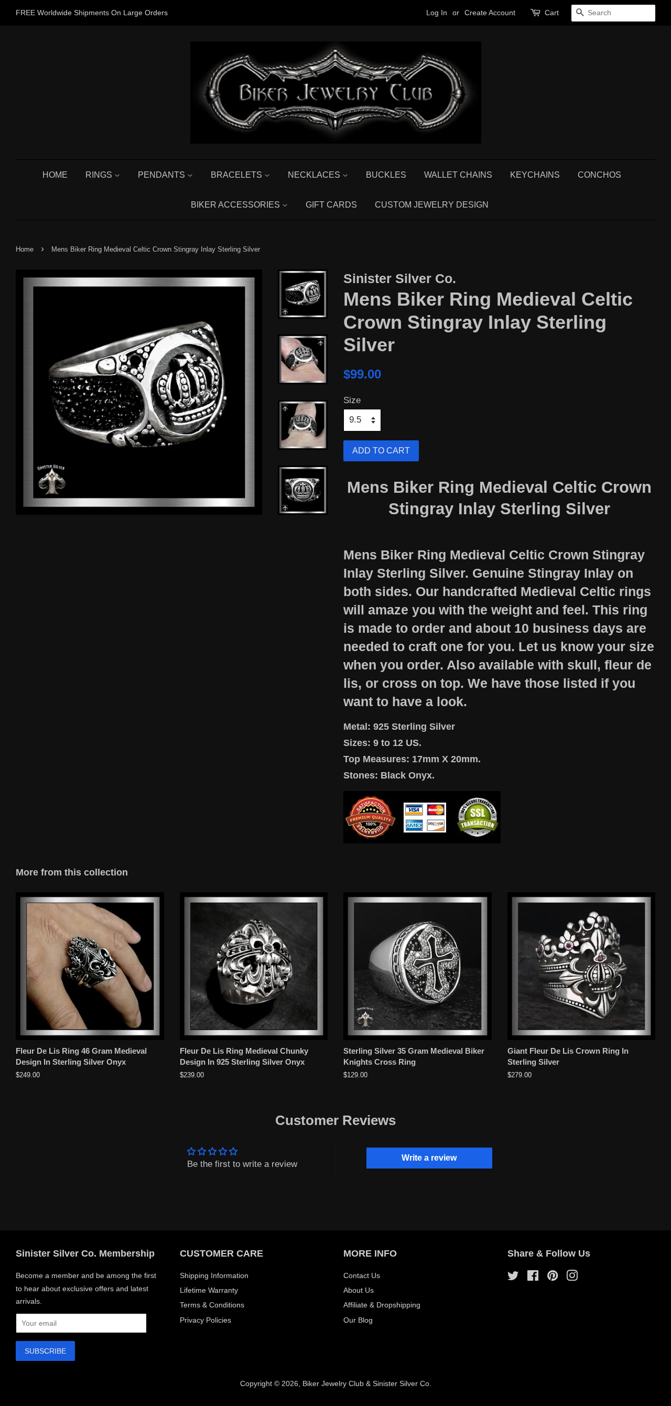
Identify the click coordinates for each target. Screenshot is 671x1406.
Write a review (429, 1157)
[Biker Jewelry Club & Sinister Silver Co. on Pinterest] (552, 1277)
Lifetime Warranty (209, 1290)
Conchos (599, 174)
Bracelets (237, 174)
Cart (552, 12)
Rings (99, 174)
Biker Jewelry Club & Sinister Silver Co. (366, 1383)
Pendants (162, 174)
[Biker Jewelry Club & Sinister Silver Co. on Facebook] (533, 1277)
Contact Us (361, 1275)
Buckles (386, 174)
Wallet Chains (458, 174)
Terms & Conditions (212, 1305)
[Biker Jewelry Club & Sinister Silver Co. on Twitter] (513, 1277)
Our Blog (358, 1320)
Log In (436, 12)
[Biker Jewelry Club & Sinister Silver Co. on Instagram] (572, 1277)
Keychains (535, 174)
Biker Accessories (236, 204)
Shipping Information (214, 1275)
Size (352, 400)
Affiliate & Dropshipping (381, 1305)
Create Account (489, 12)
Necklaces (315, 174)
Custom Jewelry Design (432, 204)
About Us (358, 1290)
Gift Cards (331, 204)
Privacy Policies (205, 1320)
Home (55, 174)
